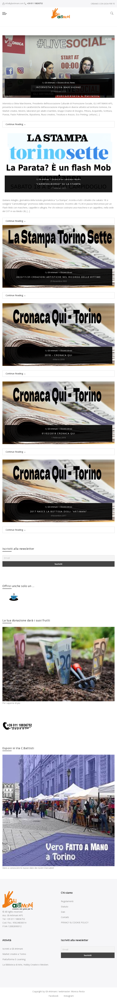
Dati (63, 911)
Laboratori (69, 179)
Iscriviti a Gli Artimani (12, 948)
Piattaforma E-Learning (13, 959)
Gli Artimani (50, 82)
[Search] (112, 13)
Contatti (65, 917)
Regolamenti (67, 901)
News (72, 82)
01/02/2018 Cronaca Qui (58, 433)
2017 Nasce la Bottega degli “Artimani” (58, 511)
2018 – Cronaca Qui (58, 355)
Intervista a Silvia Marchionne (58, 87)
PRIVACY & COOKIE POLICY (74, 922)
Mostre (77, 179)
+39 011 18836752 (35, 3)
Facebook (53, 995)
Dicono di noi (63, 82)
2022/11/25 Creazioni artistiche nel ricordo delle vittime (58, 277)
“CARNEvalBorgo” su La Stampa (58, 183)
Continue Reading (16, 124)
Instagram (68, 995)
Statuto (64, 906)
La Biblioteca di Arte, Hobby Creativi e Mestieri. (25, 964)
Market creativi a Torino (14, 954)
